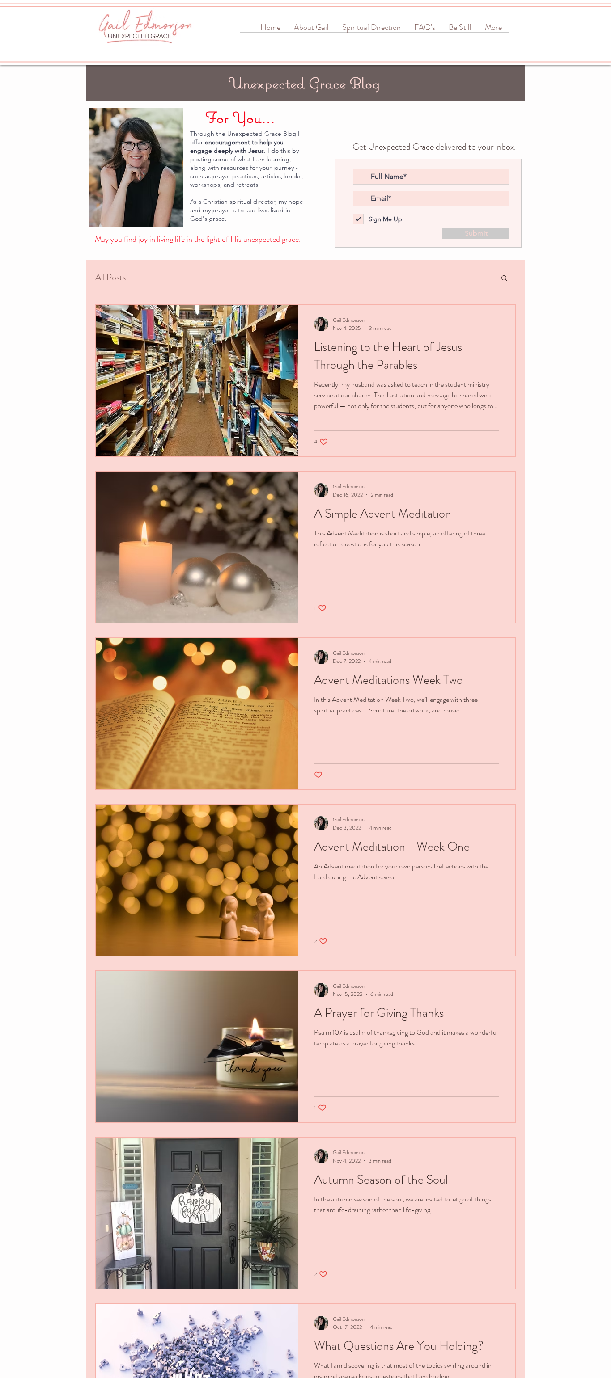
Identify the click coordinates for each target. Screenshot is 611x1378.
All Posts (110, 277)
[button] (504, 278)
